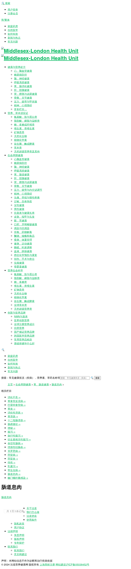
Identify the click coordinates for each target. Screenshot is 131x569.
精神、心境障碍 (23, 105)
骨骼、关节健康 (23, 97)
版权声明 (19, 539)
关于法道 (32, 508)
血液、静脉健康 (23, 251)
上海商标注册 (47, 564)
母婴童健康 (20, 266)
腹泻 (11, 432)
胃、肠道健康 (21, 174)
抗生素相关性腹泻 (19, 439)
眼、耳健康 (20, 220)
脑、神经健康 (21, 78)
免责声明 (19, 535)
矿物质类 (19, 132)
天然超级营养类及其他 (27, 151)
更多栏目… (20, 109)
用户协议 (19, 527)
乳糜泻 (13, 466)
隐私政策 (19, 523)
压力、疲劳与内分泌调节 (28, 190)
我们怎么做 (33, 512)
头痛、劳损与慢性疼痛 (27, 197)
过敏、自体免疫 (23, 201)
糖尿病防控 (20, 74)
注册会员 (13, 13)
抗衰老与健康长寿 (24, 213)
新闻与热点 (14, 38)
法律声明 (13, 531)
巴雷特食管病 (17, 405)
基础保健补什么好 (24, 343)
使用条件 (32, 520)
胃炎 (11, 409)
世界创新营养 (21, 320)
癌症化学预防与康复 (25, 255)
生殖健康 (19, 263)
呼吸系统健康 (21, 82)
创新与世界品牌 (17, 312)
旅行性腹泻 (15, 435)
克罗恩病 (14, 451)
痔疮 (11, 462)
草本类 (18, 147)
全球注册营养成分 (24, 324)
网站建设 (61, 564)
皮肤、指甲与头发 (24, 216)
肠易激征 (14, 424)
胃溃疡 (13, 416)
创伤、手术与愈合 (24, 259)
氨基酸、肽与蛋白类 (25, 117)
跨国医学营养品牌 (24, 335)
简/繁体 (5, 20)
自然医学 (13, 30)
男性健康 (19, 209)
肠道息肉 (57, 384)
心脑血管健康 (21, 159)
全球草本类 (20, 305)
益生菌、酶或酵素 (24, 144)
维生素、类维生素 (24, 128)
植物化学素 (20, 140)
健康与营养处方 (17, 67)
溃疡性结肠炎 (17, 447)
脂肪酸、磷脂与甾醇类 (27, 120)
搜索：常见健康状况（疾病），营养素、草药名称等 (30, 377)
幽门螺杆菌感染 (18, 478)
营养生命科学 (15, 270)
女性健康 (19, 205)
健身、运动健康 (23, 243)
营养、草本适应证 (18, 113)
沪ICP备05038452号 (77, 564)
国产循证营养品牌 (24, 332)
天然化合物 (20, 136)
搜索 (5, 3)
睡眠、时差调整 (23, 247)
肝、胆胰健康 (21, 90)
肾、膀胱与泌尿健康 (25, 94)
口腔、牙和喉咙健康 (25, 224)
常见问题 (13, 41)
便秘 (11, 428)
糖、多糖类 (20, 282)
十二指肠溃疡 (17, 420)
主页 (10, 384)
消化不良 (14, 397)
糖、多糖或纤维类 (24, 124)
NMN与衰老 (21, 316)
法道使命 (32, 516)
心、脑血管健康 (23, 71)
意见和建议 (20, 554)
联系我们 (13, 546)
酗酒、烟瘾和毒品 (24, 236)
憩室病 (13, 455)
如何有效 (13, 34)
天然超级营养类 (23, 309)
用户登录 (13, 9)
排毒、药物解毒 (23, 232)
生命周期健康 (15, 155)
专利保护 (19, 543)
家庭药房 (13, 26)
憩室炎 (13, 458)
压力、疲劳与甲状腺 (25, 101)
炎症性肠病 (15, 443)
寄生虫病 (14, 470)
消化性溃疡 (15, 412)
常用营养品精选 (23, 339)
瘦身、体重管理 (23, 239)
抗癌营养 (19, 328)
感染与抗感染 (21, 228)
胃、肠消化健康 (23, 86)
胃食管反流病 (17, 401)
